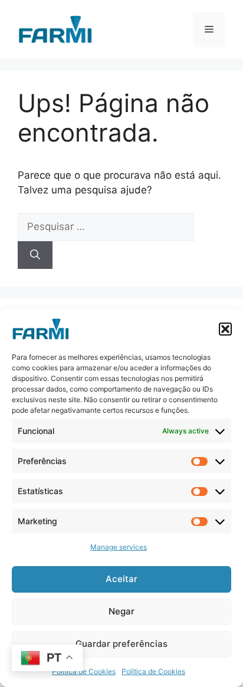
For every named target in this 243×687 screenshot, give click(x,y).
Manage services (118, 547)
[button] (225, 329)
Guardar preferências (121, 643)
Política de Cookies (84, 671)
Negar (121, 611)
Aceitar (121, 578)
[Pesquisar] (35, 255)
